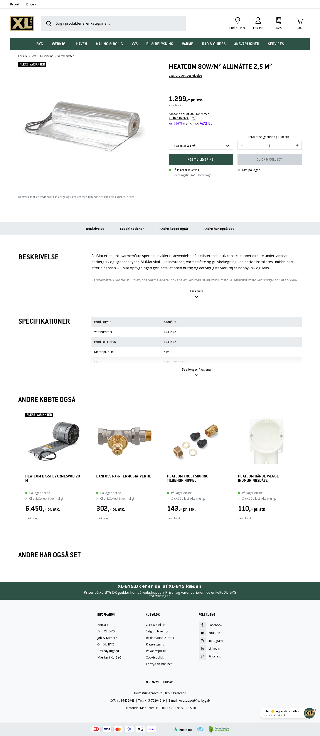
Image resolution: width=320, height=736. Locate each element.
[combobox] (201, 145)
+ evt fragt (175, 105)
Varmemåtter (65, 56)
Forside (23, 56)
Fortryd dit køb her (159, 663)
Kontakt (102, 624)
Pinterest (214, 656)
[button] (84, 124)
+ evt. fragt (31, 518)
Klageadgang (155, 644)
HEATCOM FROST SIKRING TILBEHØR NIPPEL (188, 478)
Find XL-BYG (106, 631)
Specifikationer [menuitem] (132, 229)
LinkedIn (214, 648)
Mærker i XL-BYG (109, 657)
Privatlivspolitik (156, 650)
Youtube (214, 633)
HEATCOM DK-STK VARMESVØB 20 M (52, 478)
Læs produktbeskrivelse (185, 75)
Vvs (34, 56)
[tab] (39, 44)
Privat (15, 4)
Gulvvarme (46, 56)
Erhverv (31, 4)
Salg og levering (157, 631)
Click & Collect (156, 624)
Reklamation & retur (160, 637)
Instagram (215, 641)
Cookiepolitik (155, 657)
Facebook (215, 625)
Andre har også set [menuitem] (219, 229)
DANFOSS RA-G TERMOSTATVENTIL (123, 476)
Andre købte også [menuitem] (174, 229)
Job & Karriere (107, 637)
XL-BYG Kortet (179, 118)
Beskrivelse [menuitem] (95, 229)
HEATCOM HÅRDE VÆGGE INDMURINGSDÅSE (258, 478)
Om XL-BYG (105, 644)
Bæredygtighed (108, 650)
